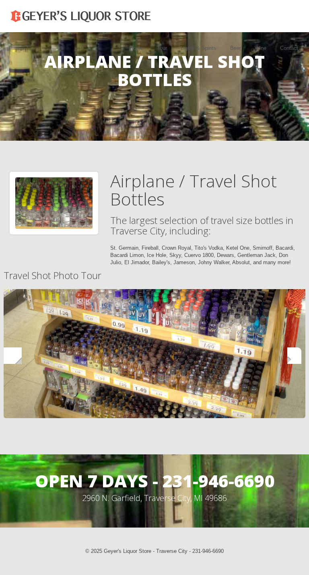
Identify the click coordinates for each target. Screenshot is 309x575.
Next (296, 353)
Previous (13, 353)
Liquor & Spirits (198, 48)
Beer (235, 48)
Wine (260, 48)
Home (136, 48)
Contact (289, 48)
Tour (162, 48)
